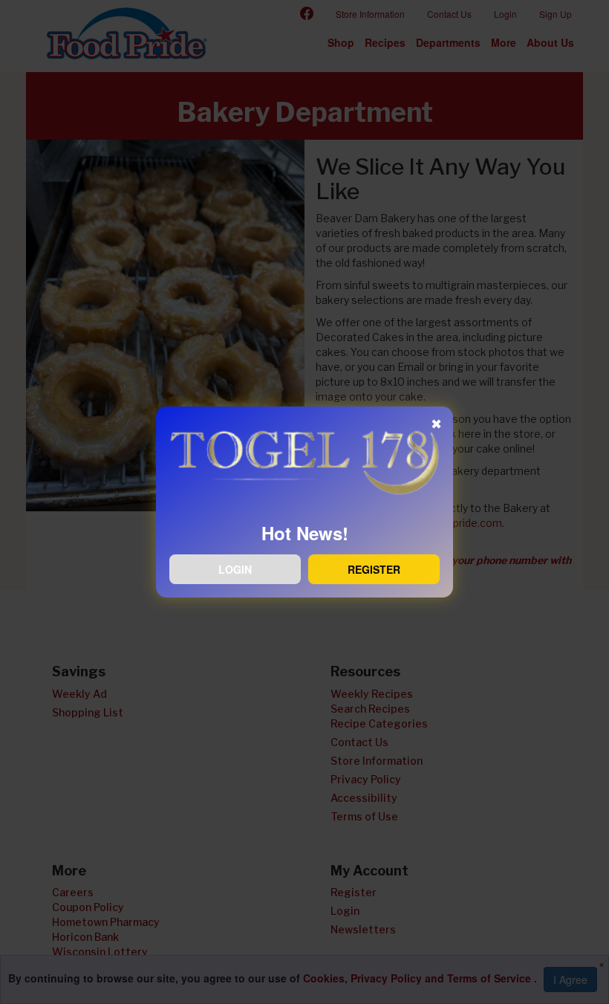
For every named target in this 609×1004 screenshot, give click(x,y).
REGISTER (374, 569)
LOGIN (235, 569)
